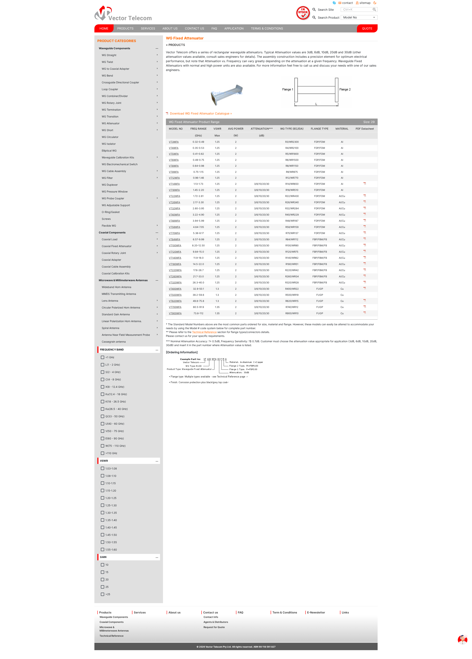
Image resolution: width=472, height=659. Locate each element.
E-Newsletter (316, 612)
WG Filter (107, 177)
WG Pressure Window (115, 191)
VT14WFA (174, 183)
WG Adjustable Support (116, 205)
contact (347, 3)
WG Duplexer (110, 184)
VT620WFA (175, 300)
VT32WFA (174, 208)
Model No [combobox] (350, 17)
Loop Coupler (110, 89)
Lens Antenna (110, 300)
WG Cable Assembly (114, 171)
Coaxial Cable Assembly (116, 266)
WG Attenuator (110, 123)
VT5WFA (174, 153)
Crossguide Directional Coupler (120, 82)
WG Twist (107, 61)
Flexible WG (109, 225)
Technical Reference (204, 332)
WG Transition (110, 116)
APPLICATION (234, 28)
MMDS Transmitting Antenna (119, 293)
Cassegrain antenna (114, 341)
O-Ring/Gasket (111, 212)
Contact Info (211, 616)
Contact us (210, 612)
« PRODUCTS (175, 45)
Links (345, 612)
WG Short (107, 130)
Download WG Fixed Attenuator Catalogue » (201, 113)
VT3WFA (174, 141)
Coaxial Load (109, 239)
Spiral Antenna (110, 328)
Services (140, 612)
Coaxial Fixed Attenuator (116, 246)
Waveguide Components (114, 48)
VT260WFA (175, 276)
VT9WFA (174, 171)
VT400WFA (175, 288)
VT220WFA (175, 270)
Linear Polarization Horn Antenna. (122, 321)
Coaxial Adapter (111, 259)
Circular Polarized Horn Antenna (121, 307)
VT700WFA (175, 307)
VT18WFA (174, 189)
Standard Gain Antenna (116, 314)
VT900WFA (175, 313)
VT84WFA (174, 239)
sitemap (365, 3)
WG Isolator (109, 143)
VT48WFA (174, 220)
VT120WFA (175, 251)
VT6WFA (174, 159)
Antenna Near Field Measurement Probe (126, 334)
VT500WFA (175, 294)
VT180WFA (175, 264)
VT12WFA (174, 177)
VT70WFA (174, 233)
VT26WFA (174, 202)
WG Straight (109, 55)
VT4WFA (173, 147)
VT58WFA (174, 227)
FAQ (240, 612)
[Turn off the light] (375, 3)
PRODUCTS (125, 28)
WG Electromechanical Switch (120, 164)
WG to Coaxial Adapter (115, 68)
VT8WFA (174, 165)
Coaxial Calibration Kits (115, 273)
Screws (106, 218)
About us (175, 612)
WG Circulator (110, 136)
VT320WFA (175, 282)
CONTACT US (194, 28)
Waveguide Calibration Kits (118, 157)
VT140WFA (175, 257)
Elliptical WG (109, 150)
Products (105, 612)
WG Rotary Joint (111, 102)
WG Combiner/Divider (115, 96)
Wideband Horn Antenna (116, 287)
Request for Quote (214, 627)
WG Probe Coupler (113, 198)
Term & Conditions (285, 612)
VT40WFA (174, 214)
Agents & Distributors (216, 621)
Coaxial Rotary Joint (114, 252)
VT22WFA (174, 196)
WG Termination (111, 109)
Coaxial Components (112, 232)
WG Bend (107, 75)
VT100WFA (175, 245)
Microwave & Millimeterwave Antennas (123, 280)
